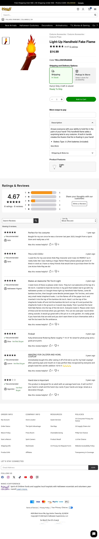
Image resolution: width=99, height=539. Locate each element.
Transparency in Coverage (84, 452)
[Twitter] (14, 477)
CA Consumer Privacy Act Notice (84, 420)
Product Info (5, 452)
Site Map (53, 426)
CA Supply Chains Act (82, 426)
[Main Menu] (95, 9)
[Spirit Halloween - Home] (6, 9)
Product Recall (55, 439)
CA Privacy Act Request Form (60, 446)
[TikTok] (19, 477)
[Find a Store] (78, 9)
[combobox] (49, 15)
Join (93, 467)
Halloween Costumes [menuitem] (29, 25)
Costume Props (55, 37)
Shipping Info (6, 446)
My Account (5, 420)
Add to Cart (81, 99)
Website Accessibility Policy (85, 446)
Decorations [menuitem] (47, 25)
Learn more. (22, 489)
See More (55, 146)
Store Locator (30, 420)
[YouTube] (25, 477)
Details (81, 3)
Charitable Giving (56, 433)
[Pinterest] (31, 477)
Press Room (30, 433)
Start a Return (6, 439)
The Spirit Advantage (33, 426)
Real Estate (30, 446)
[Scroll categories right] (97, 25)
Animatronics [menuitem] (62, 25)
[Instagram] (8, 477)
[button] (30, 51)
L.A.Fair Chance (80, 439)
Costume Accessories (58, 34)
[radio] (61, 76)
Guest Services (55, 420)
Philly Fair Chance (81, 433)
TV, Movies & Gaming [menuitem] (80, 25)
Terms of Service (32, 508)
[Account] (83, 9)
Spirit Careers (30, 439)
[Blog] (37, 477)
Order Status (5, 426)
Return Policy (6, 433)
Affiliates (29, 452)
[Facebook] (2, 477)
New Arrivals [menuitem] (11, 25)
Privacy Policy (45, 508)
